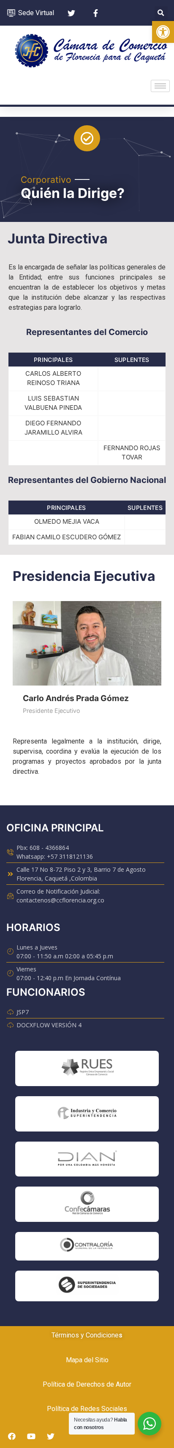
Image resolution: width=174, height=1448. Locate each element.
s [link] (120, 1335)
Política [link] (54, 1384)
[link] (163, 32)
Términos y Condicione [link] (85, 1335)
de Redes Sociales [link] (98, 1409)
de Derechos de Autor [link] (98, 1384)
